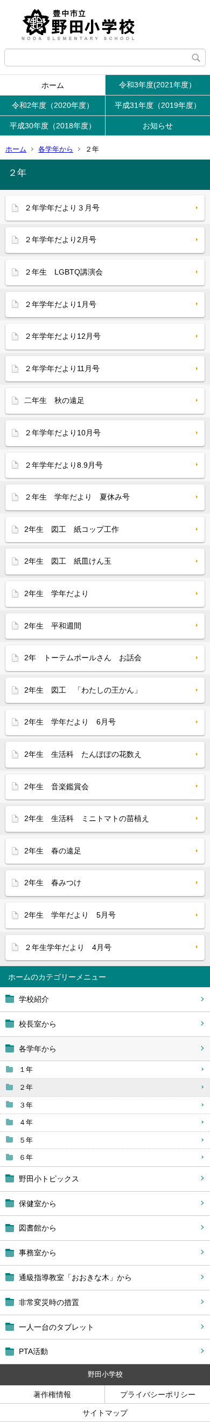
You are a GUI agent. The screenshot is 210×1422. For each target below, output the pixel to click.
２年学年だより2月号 (60, 239)
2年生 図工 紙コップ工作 (71, 529)
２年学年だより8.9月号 (63, 465)
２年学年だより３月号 (62, 207)
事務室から (38, 1252)
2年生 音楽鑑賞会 (56, 786)
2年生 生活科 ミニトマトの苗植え (86, 818)
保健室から (38, 1203)
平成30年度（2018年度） (53, 125)
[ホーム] (105, 24)
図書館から (38, 1227)
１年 (26, 1069)
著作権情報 (52, 1394)
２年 (26, 1087)
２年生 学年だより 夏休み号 (77, 497)
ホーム (52, 85)
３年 (26, 1105)
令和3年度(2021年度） (157, 84)
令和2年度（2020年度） (53, 105)
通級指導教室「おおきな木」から (75, 1277)
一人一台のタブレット (56, 1327)
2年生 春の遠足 (52, 850)
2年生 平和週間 (52, 625)
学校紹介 (34, 999)
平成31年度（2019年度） (158, 105)
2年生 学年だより (56, 593)
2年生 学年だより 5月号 (70, 915)
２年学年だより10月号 (62, 432)
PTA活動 (33, 1351)
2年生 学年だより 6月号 (70, 721)
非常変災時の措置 (49, 1302)
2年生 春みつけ (52, 882)
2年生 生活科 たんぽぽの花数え (83, 754)
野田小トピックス (49, 1178)
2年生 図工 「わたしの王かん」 (83, 690)
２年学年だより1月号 (60, 304)
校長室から (38, 1024)
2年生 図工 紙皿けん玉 (67, 561)
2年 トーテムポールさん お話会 (83, 657)
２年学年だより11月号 (62, 368)
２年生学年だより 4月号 (67, 947)
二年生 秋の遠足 (54, 400)
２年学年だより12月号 (62, 336)
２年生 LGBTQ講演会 (63, 272)
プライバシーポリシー (157, 1394)
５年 (26, 1140)
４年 (26, 1122)
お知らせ (158, 125)
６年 (26, 1157)
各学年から (55, 149)
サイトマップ (105, 1413)
